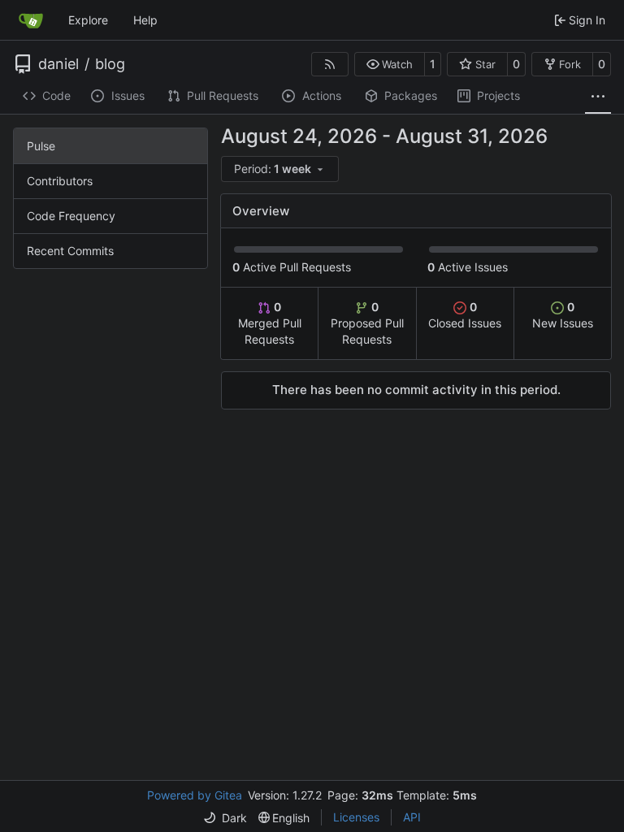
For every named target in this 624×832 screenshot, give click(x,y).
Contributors (60, 181)
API (412, 817)
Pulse (41, 146)
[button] (389, 64)
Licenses (356, 817)
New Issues (562, 315)
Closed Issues (464, 315)
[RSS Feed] (330, 64)
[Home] (31, 20)
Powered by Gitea (194, 795)
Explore (88, 20)
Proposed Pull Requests (367, 323)
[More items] (598, 97)
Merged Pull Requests (269, 323)
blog (110, 64)
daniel (58, 64)
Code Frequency (71, 216)
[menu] (280, 169)
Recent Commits (70, 251)
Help (145, 20)
